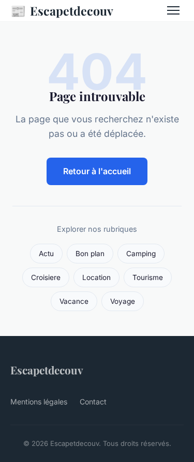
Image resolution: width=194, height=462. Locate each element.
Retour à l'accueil (97, 171)
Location (96, 277)
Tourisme (147, 277)
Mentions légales (38, 401)
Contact (93, 401)
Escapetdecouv (61, 10)
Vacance (73, 301)
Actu (46, 253)
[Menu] (173, 10)
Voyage (122, 301)
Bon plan (90, 253)
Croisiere (46, 277)
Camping (141, 253)
